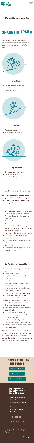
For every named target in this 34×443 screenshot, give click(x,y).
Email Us (13, 411)
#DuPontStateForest (17, 421)
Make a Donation (17, 374)
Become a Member (17, 368)
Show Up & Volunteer (17, 379)
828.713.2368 (19, 409)
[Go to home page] (6, 4)
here (11, 343)
